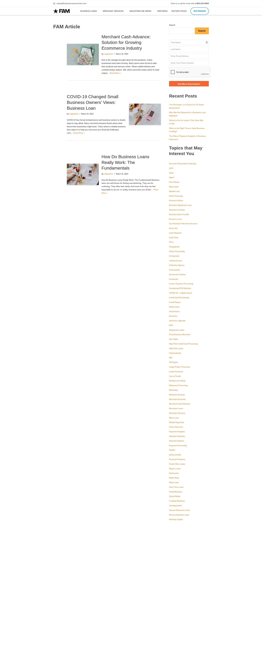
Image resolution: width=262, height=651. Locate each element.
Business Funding (176, 210)
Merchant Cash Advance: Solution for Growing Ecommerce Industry (126, 42)
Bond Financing (176, 196)
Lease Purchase (176, 371)
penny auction (175, 455)
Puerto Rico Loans (177, 464)
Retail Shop (174, 478)
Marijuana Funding (177, 381)
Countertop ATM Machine (180, 288)
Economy (173, 316)
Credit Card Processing (179, 297)
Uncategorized (175, 505)
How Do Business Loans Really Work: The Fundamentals (125, 162)
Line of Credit (175, 376)
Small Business (175, 492)
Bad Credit (173, 187)
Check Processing (177, 251)
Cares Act (173, 228)
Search (172, 25)
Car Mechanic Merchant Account (183, 223)
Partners (162, 11)
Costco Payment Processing (181, 284)
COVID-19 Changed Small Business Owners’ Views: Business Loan (92, 102)
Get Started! (199, 11)
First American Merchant (179, 334)
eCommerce (174, 311)
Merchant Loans (176, 408)
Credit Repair (175, 302)
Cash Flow (173, 237)
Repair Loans (175, 469)
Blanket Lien (174, 191)
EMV (171, 325)
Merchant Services (113, 11)
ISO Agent (173, 362)
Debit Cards (174, 307)
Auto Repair (174, 182)
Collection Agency (176, 265)
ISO (170, 357)
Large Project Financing (179, 367)
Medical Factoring (176, 395)
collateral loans (175, 261)
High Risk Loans (176, 348)
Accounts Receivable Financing (182, 163)
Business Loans (88, 11)
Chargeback (174, 247)
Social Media (174, 496)
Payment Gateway (177, 436)
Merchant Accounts (177, 399)
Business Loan (175, 219)
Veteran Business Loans (179, 510)
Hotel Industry (175, 353)
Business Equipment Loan (180, 205)
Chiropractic (174, 256)
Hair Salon (173, 339)
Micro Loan (174, 418)
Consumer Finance (177, 274)
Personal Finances (177, 459)
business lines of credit (179, 214)
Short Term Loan (176, 487)
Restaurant (174, 473)
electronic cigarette (177, 321)
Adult (171, 173)
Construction (174, 270)
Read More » (115, 73)
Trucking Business (177, 501)
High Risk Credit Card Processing (183, 344)
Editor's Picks (179, 11)
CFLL (171, 242)
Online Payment (176, 427)
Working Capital (176, 519)
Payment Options (176, 441)
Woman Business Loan (179, 515)
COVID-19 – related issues (180, 293)
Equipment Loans (176, 330)
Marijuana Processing (178, 385)
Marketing (173, 390)
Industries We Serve (140, 11)
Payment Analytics (177, 431)
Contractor (173, 279)
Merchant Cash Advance (179, 404)
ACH (171, 168)
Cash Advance (175, 233)
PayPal (172, 450)
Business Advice (176, 200)
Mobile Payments (176, 422)
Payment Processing (178, 445)
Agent (171, 177)
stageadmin (108, 54)
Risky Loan (174, 482)
